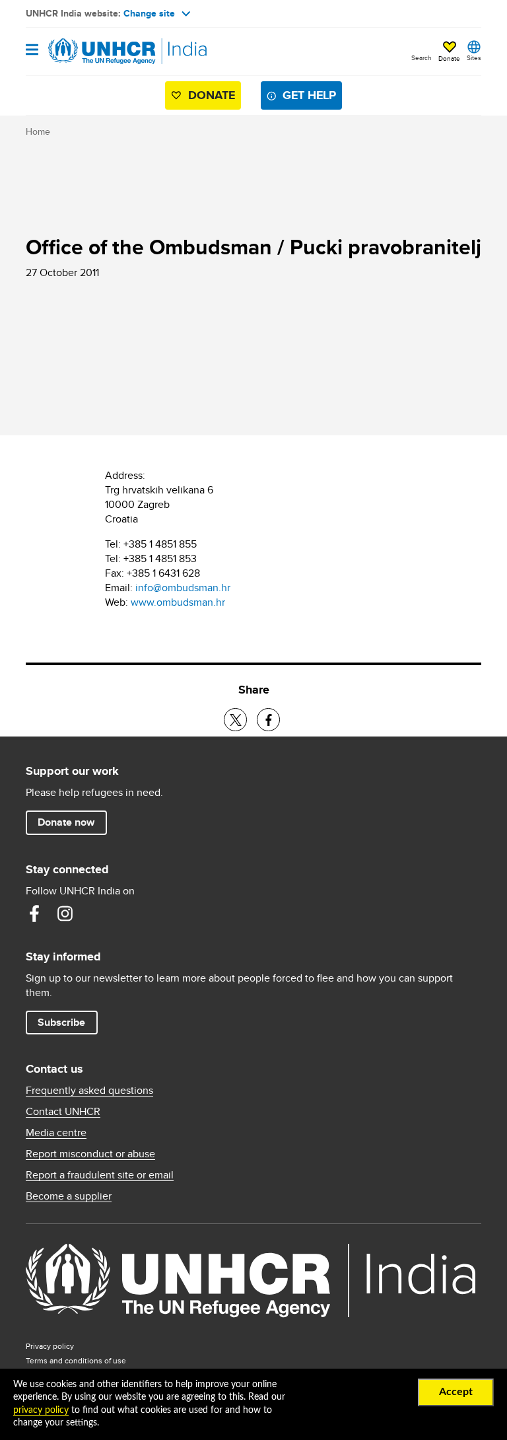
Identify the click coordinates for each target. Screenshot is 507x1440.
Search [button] (421, 57)
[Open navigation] (32, 50)
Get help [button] (309, 95)
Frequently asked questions (89, 1090)
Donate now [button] (66, 822)
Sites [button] (474, 57)
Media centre (56, 1133)
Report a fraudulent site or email (100, 1175)
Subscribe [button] (61, 1022)
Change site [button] (149, 13)
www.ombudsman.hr (178, 602)
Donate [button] (449, 58)
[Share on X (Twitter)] (235, 719)
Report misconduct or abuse (90, 1154)
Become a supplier (69, 1196)
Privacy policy (50, 1345)
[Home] (93, 51)
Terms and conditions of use (76, 1360)
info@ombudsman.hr (182, 587)
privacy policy (41, 1410)
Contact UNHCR (63, 1111)
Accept (456, 1391)
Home (38, 131)
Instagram (64, 913)
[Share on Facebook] (268, 719)
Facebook (34, 913)
